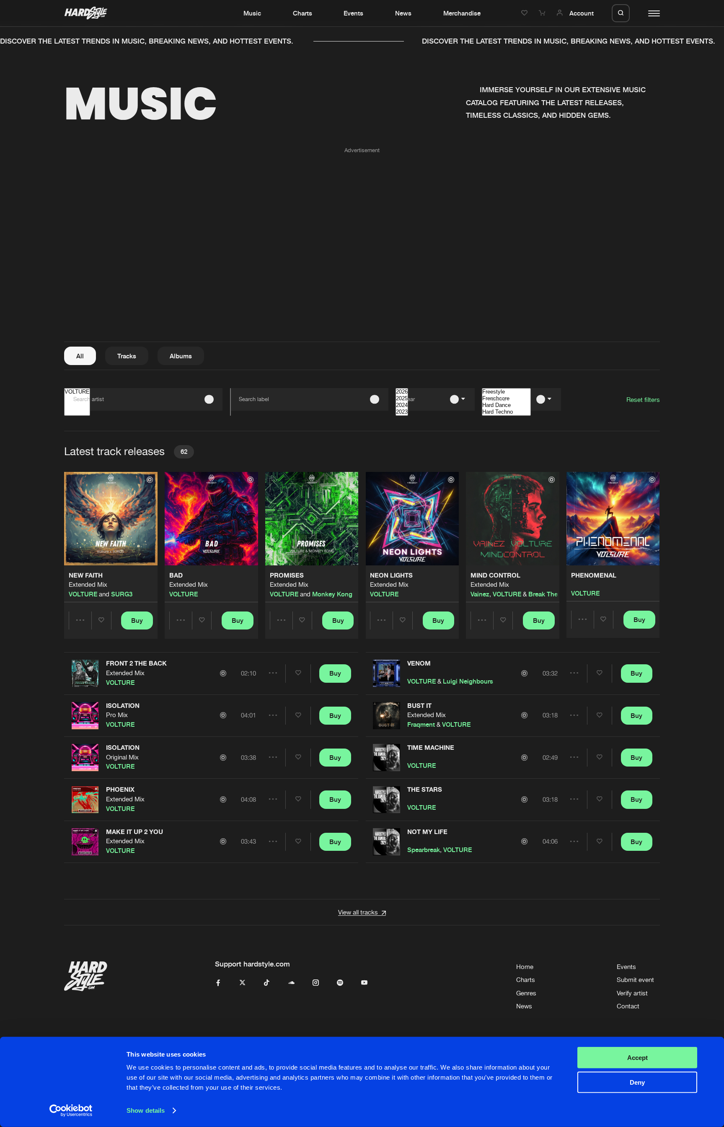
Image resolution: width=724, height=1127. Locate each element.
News (403, 13)
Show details (146, 1110)
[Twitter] (242, 983)
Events (353, 13)
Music (252, 13)
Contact (628, 1006)
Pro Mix (117, 714)
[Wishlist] (525, 13)
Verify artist (632, 993)
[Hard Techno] (506, 412)
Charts (302, 13)
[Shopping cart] (543, 13)
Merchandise (462, 13)
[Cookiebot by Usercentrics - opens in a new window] (71, 1110)
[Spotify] (340, 983)
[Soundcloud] (291, 983)
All (80, 356)
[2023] (402, 412)
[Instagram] (316, 983)
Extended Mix (88, 584)
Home (524, 966)
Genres (526, 993)
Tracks (126, 356)
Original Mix (122, 757)
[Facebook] (218, 983)
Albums (181, 356)
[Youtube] (364, 983)
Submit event (635, 979)
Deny (637, 1082)
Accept (637, 1057)
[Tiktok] (267, 983)
